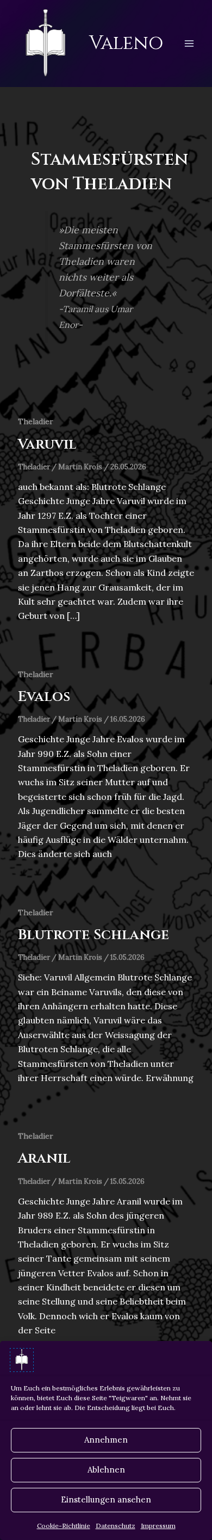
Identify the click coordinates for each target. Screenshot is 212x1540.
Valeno (126, 43)
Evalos (44, 696)
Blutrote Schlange (93, 935)
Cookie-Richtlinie (63, 1526)
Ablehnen (106, 1469)
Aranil (44, 1158)
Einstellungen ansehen (106, 1499)
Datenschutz (115, 1526)
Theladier (35, 421)
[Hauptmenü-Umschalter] (189, 43)
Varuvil (47, 444)
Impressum (158, 1526)
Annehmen (106, 1440)
